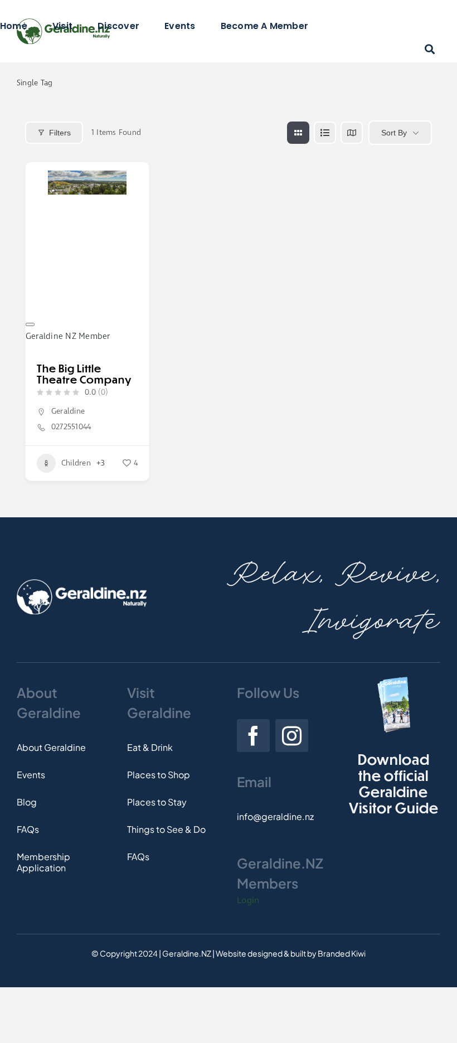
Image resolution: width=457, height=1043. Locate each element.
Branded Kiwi (342, 953)
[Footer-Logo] (82, 583)
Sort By (394, 132)
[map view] (352, 133)
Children (76, 463)
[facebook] (253, 735)
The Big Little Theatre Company (84, 374)
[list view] (325, 133)
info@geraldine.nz (275, 816)
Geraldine (68, 411)
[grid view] (298, 133)
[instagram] (291, 735)
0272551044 (71, 427)
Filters (60, 132)
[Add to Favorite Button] (30, 324)
